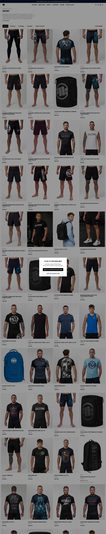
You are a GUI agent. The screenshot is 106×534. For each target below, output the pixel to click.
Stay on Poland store (53, 273)
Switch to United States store (53, 269)
